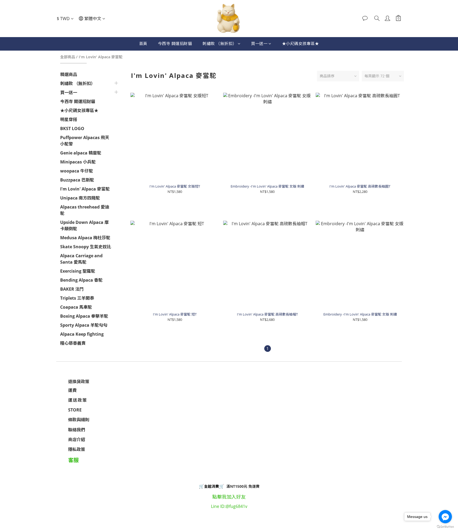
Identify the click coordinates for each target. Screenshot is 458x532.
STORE (75, 410)
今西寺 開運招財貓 (175, 43)
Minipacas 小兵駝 (78, 162)
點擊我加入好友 (229, 497)
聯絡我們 (76, 430)
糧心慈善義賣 (73, 343)
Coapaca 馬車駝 (76, 307)
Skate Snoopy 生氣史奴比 (85, 247)
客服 (73, 460)
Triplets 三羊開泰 (77, 298)
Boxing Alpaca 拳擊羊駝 (84, 316)
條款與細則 (78, 420)
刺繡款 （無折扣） (219, 43)
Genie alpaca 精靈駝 (80, 153)
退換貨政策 (78, 381)
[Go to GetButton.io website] (445, 526)
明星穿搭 (68, 119)
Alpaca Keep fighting (82, 334)
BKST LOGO (72, 128)
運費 (72, 390)
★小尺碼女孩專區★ (300, 43)
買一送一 (259, 43)
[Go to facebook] (445, 516)
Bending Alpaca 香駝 (81, 280)
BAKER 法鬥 (72, 289)
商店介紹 (76, 439)
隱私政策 (76, 449)
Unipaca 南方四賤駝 (80, 198)
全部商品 (67, 56)
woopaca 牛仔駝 (76, 171)
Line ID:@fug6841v (229, 506)
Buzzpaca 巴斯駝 (77, 180)
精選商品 (68, 74)
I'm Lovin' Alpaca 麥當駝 (100, 56)
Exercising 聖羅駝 (77, 271)
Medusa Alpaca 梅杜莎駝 (85, 238)
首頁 (143, 43)
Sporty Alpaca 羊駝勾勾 (83, 325)
